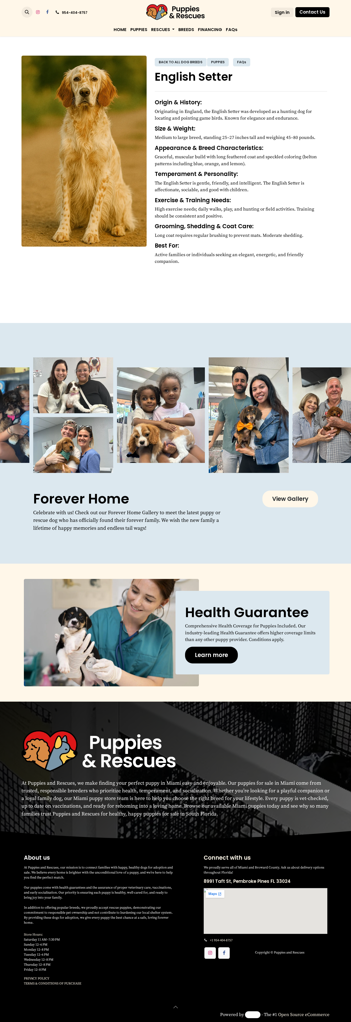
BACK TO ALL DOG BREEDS (180, 62)
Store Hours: (33, 934)
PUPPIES (218, 62)
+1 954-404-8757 (221, 940)
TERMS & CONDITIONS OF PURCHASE (52, 983)
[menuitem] (120, 29)
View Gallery (290, 499)
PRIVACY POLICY (36, 978)
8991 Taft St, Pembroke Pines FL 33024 (247, 881)
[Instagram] (37, 12)
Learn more (211, 655)
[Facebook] (47, 12)
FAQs (241, 62)
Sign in (282, 12)
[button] (26, 12)
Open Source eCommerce (304, 1014)
